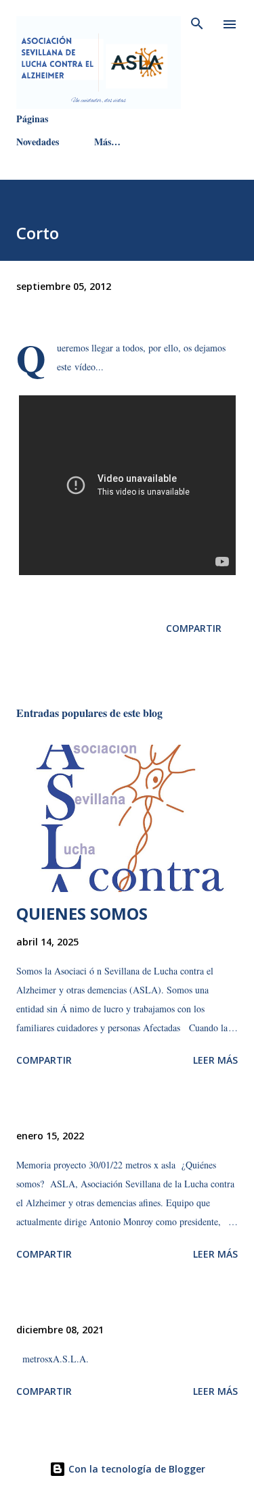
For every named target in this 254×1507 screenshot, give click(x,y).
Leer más (215, 1060)
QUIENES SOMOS (82, 913)
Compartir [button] (193, 628)
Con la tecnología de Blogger (135, 1468)
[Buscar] (197, 24)
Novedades (37, 141)
